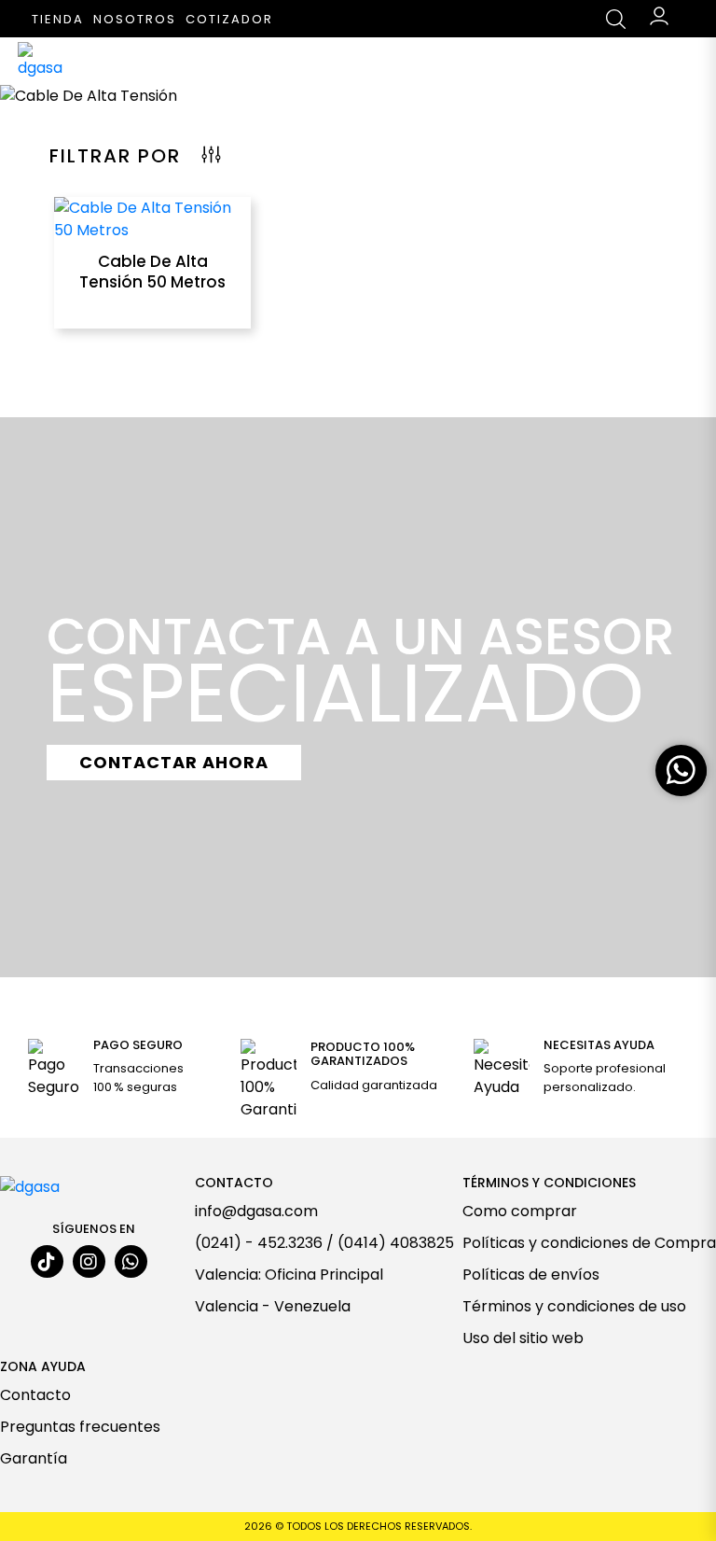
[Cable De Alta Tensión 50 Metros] (152, 218)
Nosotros (134, 19)
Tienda (58, 19)
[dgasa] (46, 60)
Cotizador (229, 19)
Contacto (35, 1395)
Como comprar (519, 1211)
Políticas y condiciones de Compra (589, 1243)
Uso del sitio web (523, 1338)
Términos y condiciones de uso (574, 1306)
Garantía (33, 1458)
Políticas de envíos (530, 1274)
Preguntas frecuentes (80, 1426)
